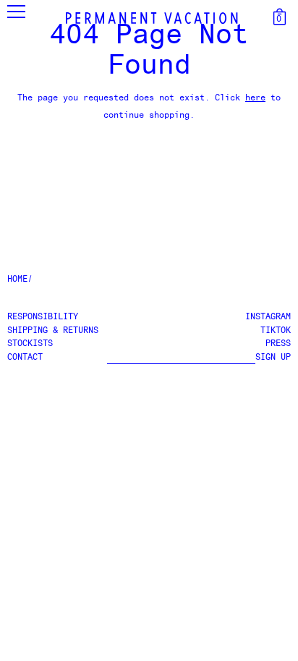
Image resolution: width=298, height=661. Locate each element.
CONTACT (25, 357)
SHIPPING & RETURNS (52, 331)
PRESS (278, 344)
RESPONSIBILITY (42, 317)
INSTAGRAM (268, 317)
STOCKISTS (30, 344)
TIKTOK (275, 331)
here (255, 98)
